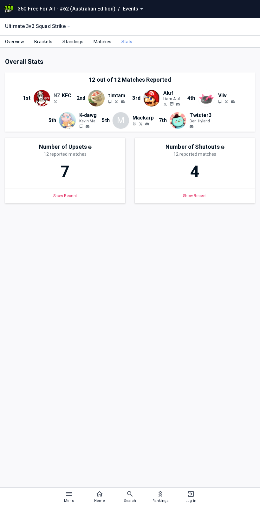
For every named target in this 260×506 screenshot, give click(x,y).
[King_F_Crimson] (55, 101)
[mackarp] (147, 124)
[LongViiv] (220, 101)
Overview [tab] (14, 41)
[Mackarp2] (141, 123)
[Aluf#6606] (178, 104)
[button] (89, 147)
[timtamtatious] (110, 101)
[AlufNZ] (165, 103)
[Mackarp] (134, 123)
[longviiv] (233, 101)
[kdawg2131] (87, 126)
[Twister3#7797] (191, 126)
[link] (123, 101)
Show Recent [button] (65, 196)
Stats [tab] (127, 41)
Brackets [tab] (43, 41)
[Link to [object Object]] (43, 98)
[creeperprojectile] (81, 126)
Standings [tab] (72, 41)
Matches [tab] (102, 41)
